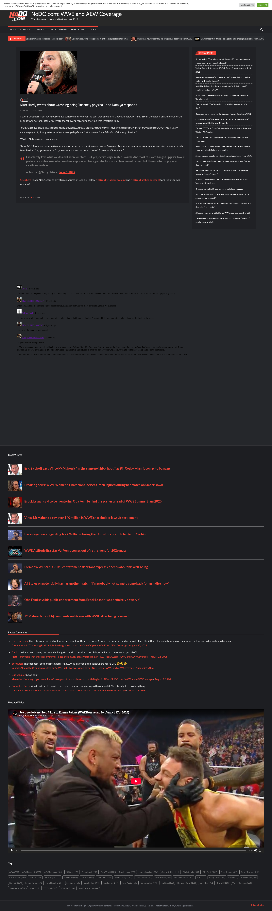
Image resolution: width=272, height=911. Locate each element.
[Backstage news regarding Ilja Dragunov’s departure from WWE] (89, 38)
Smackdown (110, 883)
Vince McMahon (242, 883)
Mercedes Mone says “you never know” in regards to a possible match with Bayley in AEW (223, 79)
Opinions (25, 29)
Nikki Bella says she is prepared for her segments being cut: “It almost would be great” (222, 196)
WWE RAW (67, 888)
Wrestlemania (18, 888)
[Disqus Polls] (102, 243)
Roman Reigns (33, 883)
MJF (200, 877)
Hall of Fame (78, 29)
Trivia (93, 29)
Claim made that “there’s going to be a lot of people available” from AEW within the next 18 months (199, 39)
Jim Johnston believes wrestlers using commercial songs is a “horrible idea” (222, 97)
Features (39, 29)
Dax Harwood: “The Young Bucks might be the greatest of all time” (55, 39)
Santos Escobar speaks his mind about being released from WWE (224, 156)
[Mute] (255, 850)
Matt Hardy (25, 197)
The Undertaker (186, 883)
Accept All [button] (263, 5)
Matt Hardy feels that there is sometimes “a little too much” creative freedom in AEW (221, 88)
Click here (25, 179)
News (13, 29)
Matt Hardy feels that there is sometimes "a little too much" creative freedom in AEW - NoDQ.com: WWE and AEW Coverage (79, 656)
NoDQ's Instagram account (111, 179)
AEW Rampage (53, 872)
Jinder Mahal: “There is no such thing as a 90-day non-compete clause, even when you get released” (223, 61)
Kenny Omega (123, 877)
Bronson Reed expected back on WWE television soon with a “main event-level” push (222, 181)
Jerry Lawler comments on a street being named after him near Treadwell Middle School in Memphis (223, 148)
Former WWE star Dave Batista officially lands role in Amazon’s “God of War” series (223, 130)
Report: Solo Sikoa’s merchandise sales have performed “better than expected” (223, 163)
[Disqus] (102, 319)
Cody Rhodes (229, 872)
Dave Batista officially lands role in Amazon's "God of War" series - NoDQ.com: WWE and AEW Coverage (68, 690)
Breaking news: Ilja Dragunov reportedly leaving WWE (219, 189)
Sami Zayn (73, 883)
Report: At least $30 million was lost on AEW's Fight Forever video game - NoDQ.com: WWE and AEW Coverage (72, 667)
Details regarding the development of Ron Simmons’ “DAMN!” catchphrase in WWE (223, 220)
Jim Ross (87, 877)
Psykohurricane (20, 641)
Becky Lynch (89, 872)
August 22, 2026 (138, 645)
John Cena (104, 877)
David (14, 652)
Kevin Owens (143, 877)
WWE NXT (49, 888)
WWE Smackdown (89, 888)
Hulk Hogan (52, 877)
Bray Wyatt (108, 872)
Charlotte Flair (170, 872)
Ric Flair (15, 883)
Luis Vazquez (18, 674)
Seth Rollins (91, 883)
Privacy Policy (257, 905)
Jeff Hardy (71, 877)
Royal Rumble (54, 883)
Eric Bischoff (17, 877)
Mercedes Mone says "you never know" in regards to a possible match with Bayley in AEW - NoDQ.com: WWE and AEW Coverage (82, 679)
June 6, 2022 (67, 172)
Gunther (35, 877)
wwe (34, 888)
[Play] (11, 850)
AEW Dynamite (31, 872)
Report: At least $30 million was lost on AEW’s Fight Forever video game (222, 139)
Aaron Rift (24, 110)
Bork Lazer (17, 663)
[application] (136, 781)
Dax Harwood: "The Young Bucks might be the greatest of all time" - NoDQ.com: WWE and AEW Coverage (69, 645)
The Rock (167, 883)
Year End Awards (57, 29)
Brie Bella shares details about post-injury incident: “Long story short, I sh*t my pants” (223, 205)
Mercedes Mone (183, 877)
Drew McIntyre (250, 872)
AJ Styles (72, 872)
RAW (233, 877)
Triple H (223, 883)
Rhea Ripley (249, 877)
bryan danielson (148, 872)
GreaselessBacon (20, 686)
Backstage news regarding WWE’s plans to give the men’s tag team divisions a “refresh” (222, 172)
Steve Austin (129, 883)
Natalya (36, 197)
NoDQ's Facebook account (145, 179)
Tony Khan (206, 883)
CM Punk (210, 872)
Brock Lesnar (127, 872)
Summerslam (149, 883)
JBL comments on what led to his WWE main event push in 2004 (223, 213)
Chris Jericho (191, 872)
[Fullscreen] (260, 850)
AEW (14, 872)
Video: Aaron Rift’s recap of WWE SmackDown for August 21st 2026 (223, 70)
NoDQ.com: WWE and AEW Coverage (76, 13)
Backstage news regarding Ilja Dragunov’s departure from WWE (120, 39)
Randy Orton (217, 877)
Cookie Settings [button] (247, 5)
